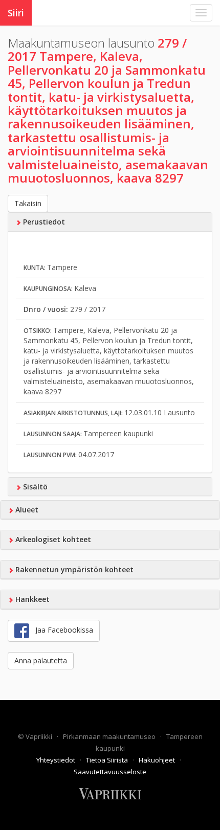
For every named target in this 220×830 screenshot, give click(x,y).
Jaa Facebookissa (61, 630)
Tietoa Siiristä (107, 760)
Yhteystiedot (56, 760)
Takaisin (27, 203)
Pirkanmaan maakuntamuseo (110, 736)
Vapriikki (40, 736)
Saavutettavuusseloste (110, 771)
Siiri (16, 13)
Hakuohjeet (158, 760)
